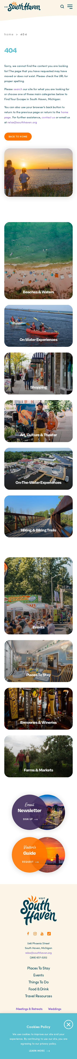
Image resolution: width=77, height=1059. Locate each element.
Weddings (54, 1009)
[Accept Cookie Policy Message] (68, 1024)
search (18, 89)
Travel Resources (38, 995)
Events (38, 974)
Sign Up (28, 819)
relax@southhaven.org (22, 122)
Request (27, 861)
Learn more (37, 1050)
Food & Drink (38, 988)
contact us (48, 117)
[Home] (22, 6)
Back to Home (18, 136)
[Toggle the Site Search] (62, 6)
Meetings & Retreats (29, 1009)
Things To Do (38, 981)
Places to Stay (38, 968)
